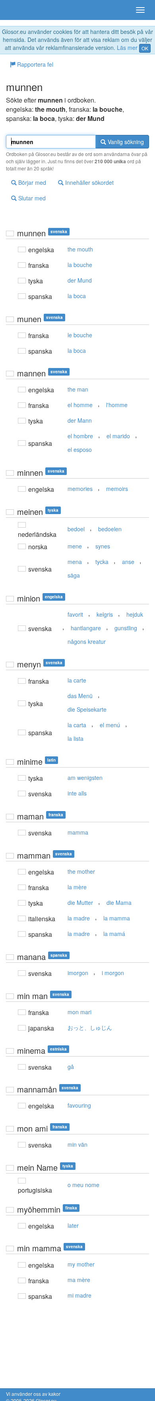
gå (71, 1067)
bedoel (76, 529)
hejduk (134, 614)
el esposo (80, 449)
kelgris (105, 614)
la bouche (80, 265)
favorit (75, 614)
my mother (81, 1264)
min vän (77, 1144)
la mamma (116, 918)
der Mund (80, 280)
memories (80, 489)
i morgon (113, 973)
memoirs (117, 489)
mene (75, 546)
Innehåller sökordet (89, 182)
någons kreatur (87, 641)
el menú (110, 725)
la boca (77, 296)
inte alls (77, 793)
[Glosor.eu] (20, 10)
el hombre (80, 436)
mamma (78, 832)
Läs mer (127, 47)
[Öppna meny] (140, 10)
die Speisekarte (87, 709)
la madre (79, 918)
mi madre (79, 1295)
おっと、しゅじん (90, 1027)
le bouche (80, 335)
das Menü (80, 696)
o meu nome (83, 1185)
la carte (77, 680)
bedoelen (110, 529)
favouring (79, 1105)
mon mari (79, 1012)
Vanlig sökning (125, 142)
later (73, 1225)
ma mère (79, 1280)
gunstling (125, 628)
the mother (81, 871)
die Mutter (80, 902)
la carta (77, 725)
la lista (75, 738)
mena (75, 562)
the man (78, 389)
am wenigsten (85, 778)
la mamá (114, 934)
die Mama (119, 902)
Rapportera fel (34, 64)
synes (102, 546)
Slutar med (31, 198)
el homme (80, 405)
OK (144, 48)
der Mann (80, 420)
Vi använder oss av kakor (33, 1393)
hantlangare (86, 628)
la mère (77, 887)
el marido (118, 436)
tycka (101, 562)
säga (74, 575)
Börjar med (31, 182)
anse (128, 562)
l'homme (117, 405)
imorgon (78, 973)
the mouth (80, 249)
